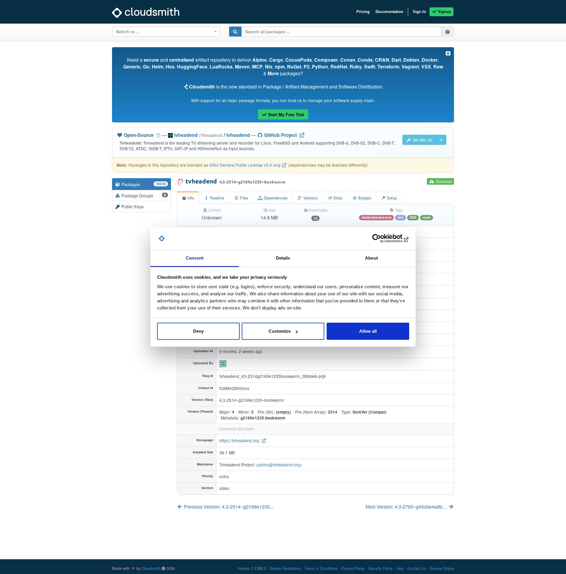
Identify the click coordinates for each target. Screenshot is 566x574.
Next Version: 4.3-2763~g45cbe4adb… (407, 506)
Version (252, 568)
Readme (216, 198)
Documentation (389, 11)
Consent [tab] (194, 257)
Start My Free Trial (285, 114)
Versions (309, 198)
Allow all (368, 331)
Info (190, 198)
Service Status (442, 568)
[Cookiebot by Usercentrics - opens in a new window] (383, 238)
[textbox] (164, 32)
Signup (444, 11)
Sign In (419, 11)
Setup (391, 198)
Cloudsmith (151, 568)
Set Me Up (422, 140)
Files (243, 198)
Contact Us (416, 568)
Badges (364, 198)
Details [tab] (283, 257)
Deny (198, 331)
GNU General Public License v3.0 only (245, 165)
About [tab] (371, 257)
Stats (337, 198)
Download (443, 181)
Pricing (363, 11)
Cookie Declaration (285, 568)
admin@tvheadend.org (279, 465)
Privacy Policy (352, 568)
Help (400, 568)
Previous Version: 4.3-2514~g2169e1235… (228, 506)
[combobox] (166, 32)
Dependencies (275, 198)
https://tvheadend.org (239, 440)
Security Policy (380, 568)
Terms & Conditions (321, 568)
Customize (280, 331)
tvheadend (238, 135)
